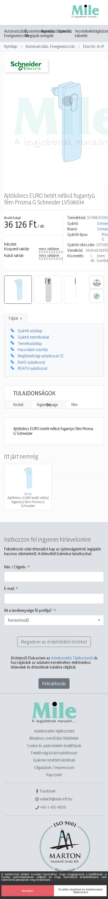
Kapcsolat (54, 774)
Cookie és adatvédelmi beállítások (54, 745)
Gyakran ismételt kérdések (54, 760)
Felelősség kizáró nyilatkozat (54, 752)
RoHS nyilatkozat (31, 362)
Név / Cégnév (15, 567)
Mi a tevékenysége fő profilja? (28, 610)
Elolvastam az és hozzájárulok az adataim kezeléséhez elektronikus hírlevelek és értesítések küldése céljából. (54, 662)
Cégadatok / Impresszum (54, 767)
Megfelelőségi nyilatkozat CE (41, 356)
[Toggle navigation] (12, 13)
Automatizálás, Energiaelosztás (16, 33)
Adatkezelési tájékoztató (54, 731)
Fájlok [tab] (15, 318)
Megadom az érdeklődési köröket (54, 642)
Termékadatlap (30, 343)
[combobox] (54, 620)
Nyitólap (10, 46)
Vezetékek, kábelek (84, 33)
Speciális (65, 31)
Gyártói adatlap (30, 330)
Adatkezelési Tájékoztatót (72, 658)
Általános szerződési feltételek (54, 738)
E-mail (9, 588)
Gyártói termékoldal (33, 337)
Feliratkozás (54, 683)
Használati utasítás (33, 349)
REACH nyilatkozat (32, 368)
